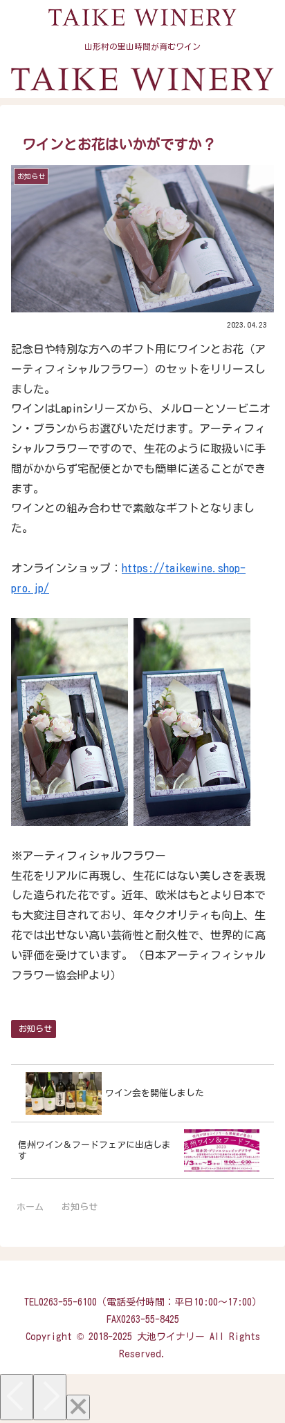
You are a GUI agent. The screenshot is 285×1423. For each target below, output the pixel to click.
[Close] (78, 1407)
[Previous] (16, 1397)
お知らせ (35, 1028)
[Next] (49, 1397)
